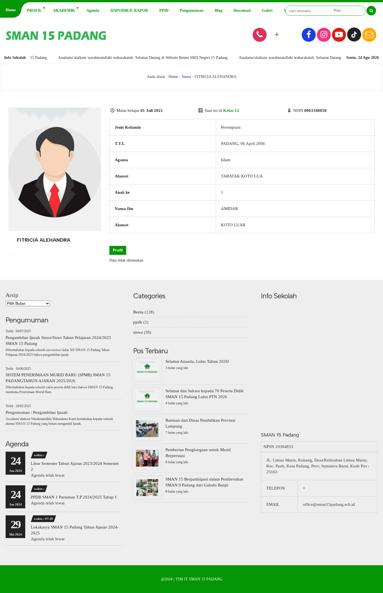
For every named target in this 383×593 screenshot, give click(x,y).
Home (11, 10)
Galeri (267, 10)
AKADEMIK (64, 10)
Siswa (186, 77)
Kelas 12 (231, 110)
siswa (138, 332)
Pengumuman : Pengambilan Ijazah (37, 412)
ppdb (137, 322)
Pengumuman (192, 10)
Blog (218, 10)
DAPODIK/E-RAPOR (129, 10)
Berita (138, 312)
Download (242, 10)
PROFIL (34, 10)
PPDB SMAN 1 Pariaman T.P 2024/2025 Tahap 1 (74, 497)
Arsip (12, 295)
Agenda (92, 10)
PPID (164, 10)
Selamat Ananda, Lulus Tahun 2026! (197, 361)
